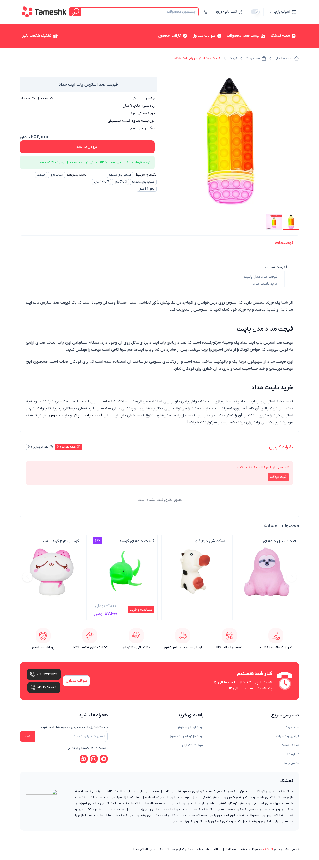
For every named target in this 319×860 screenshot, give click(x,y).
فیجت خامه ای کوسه (136, 541)
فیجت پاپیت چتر (88, 415)
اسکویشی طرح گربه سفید (62, 541)
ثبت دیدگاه (278, 477)
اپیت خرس (58, 415)
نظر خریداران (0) (38, 447)
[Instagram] (94, 759)
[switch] (255, 11)
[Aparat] (84, 759)
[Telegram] (104, 759)
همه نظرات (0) (66, 447)
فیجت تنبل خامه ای (279, 541)
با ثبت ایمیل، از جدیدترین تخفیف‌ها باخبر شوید (74, 727)
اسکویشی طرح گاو (210, 541)
